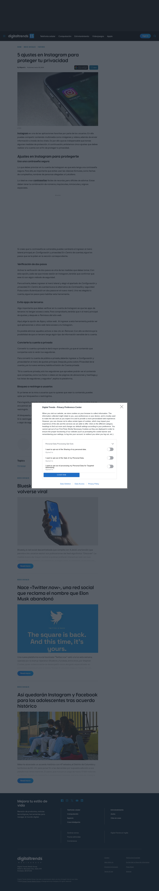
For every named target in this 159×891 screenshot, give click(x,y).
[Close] (122, 407)
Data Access (79, 484)
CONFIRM (61, 475)
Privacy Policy (93, 484)
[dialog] (79, 445)
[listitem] (79, 444)
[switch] (110, 449)
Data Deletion (65, 484)
